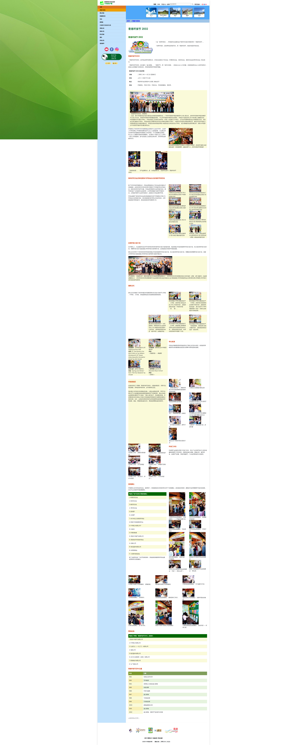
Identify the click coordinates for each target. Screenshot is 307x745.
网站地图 (160, 738)
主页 (128, 21)
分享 (108, 63)
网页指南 (197, 4)
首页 (145, 738)
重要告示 (150, 738)
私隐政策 (155, 738)
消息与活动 (136, 21)
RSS (115, 63)
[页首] (296, 721)
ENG (158, 4)
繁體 (155, 4)
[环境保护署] (113, 3)
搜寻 (168, 4)
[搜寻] (192, 4)
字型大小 (163, 4)
